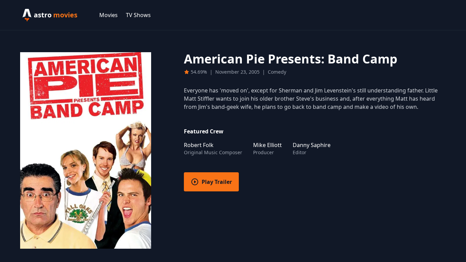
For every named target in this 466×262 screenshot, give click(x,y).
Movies (108, 15)
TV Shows (138, 15)
